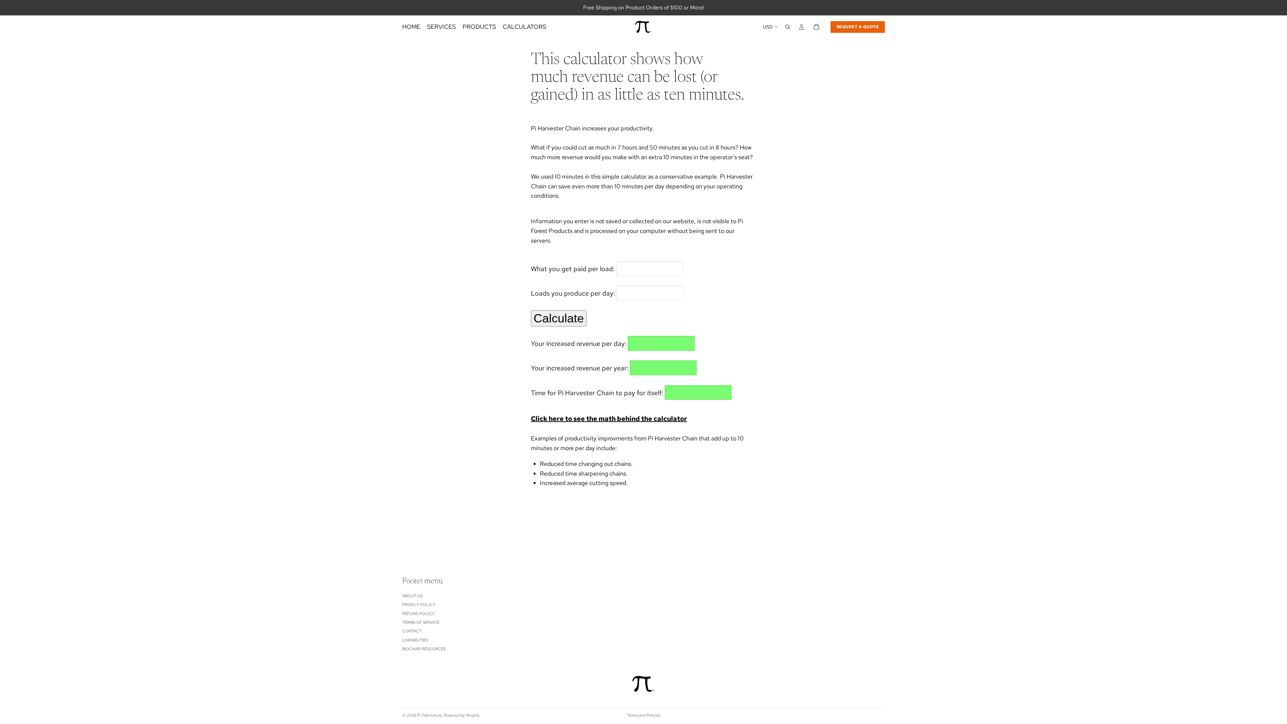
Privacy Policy (418, 604)
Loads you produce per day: (573, 293)
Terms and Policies (643, 715)
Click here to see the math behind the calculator (609, 418)
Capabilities (415, 640)
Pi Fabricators (429, 715)
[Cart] (816, 26)
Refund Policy (418, 613)
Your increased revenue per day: (578, 343)
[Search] (787, 26)
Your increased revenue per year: (579, 368)
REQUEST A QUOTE (858, 26)
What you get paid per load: (573, 268)
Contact (412, 631)
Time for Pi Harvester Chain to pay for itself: (597, 392)
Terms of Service (420, 622)
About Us (412, 596)
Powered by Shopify (462, 715)
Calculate (559, 318)
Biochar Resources (424, 649)
